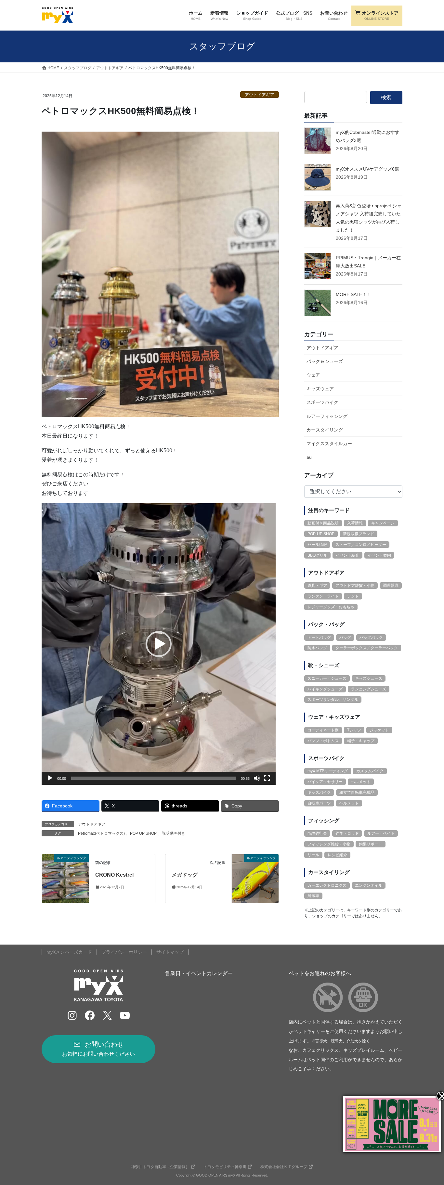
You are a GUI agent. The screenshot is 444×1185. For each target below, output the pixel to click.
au (309, 457)
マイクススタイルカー (329, 443)
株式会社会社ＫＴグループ (283, 1167)
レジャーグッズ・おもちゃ (330, 607)
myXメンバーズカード (69, 952)
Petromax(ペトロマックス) (101, 833)
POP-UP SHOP (320, 534)
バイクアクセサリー (325, 781)
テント (353, 596)
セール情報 (317, 544)
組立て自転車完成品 (356, 792)
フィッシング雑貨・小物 (328, 844)
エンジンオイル (368, 885)
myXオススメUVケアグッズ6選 (367, 169)
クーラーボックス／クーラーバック (366, 648)
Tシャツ (354, 730)
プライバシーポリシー (124, 952)
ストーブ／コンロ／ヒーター (360, 544)
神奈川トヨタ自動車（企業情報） (160, 1167)
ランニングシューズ (368, 689)
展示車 (313, 896)
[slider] (153, 778)
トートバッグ (319, 637)
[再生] (50, 778)
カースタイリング (325, 429)
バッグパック (371, 637)
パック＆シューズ (325, 361)
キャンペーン (383, 523)
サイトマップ (170, 952)
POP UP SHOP (143, 833)
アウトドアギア (259, 94)
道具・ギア (317, 585)
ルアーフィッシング (327, 416)
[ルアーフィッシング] (65, 878)
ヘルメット (361, 781)
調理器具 (390, 585)
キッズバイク (319, 792)
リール (313, 855)
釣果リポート (370, 844)
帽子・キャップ (360, 741)
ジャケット (379, 730)
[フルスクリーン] (267, 778)
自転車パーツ (319, 803)
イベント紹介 (347, 555)
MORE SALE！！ (353, 294)
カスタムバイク (370, 771)
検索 (386, 97)
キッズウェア (320, 388)
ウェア (313, 375)
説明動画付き (173, 833)
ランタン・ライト (323, 596)
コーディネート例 (323, 730)
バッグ (345, 637)
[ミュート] (257, 778)
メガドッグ (185, 875)
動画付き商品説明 (323, 523)
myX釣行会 (317, 833)
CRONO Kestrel (114, 875)
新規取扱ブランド (358, 534)
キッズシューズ (368, 678)
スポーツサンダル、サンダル (332, 699)
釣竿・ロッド (347, 833)
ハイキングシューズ (325, 689)
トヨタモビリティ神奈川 (224, 1167)
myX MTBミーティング (327, 771)
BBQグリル (317, 555)
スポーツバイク (322, 402)
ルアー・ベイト (381, 833)
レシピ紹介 (337, 855)
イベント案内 (379, 555)
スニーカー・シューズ (326, 678)
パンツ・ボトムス (323, 741)
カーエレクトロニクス (326, 885)
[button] (159, 644)
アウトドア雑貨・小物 (354, 585)
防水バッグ (317, 648)
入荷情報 (355, 523)
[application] (159, 644)
